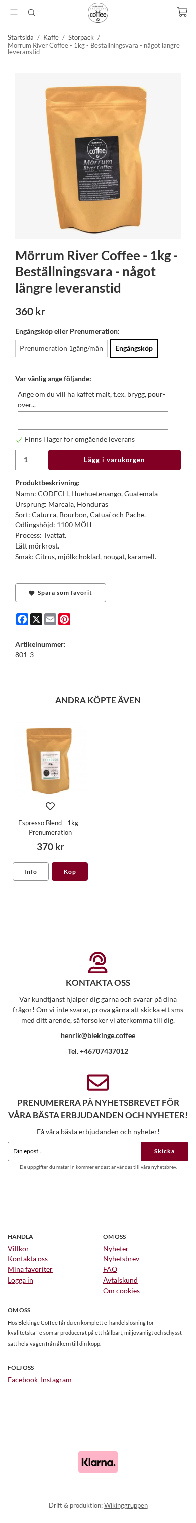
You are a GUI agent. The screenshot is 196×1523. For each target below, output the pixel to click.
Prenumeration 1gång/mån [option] (61, 348)
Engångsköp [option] (134, 348)
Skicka (164, 1151)
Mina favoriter (30, 1269)
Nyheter (116, 1248)
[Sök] (31, 12)
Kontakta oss (28, 1258)
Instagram (56, 1379)
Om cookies (121, 1290)
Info (30, 871)
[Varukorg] (182, 12)
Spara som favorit (63, 592)
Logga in (20, 1279)
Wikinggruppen (126, 1505)
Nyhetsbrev (121, 1258)
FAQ (110, 1269)
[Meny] (14, 12)
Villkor (18, 1248)
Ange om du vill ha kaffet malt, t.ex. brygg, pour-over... (91, 399)
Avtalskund (120, 1279)
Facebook (23, 1379)
